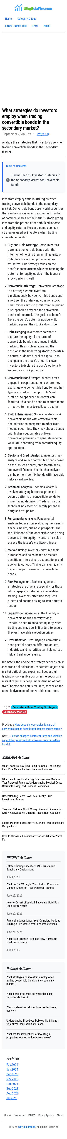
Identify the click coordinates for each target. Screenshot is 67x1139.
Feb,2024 (12, 1064)
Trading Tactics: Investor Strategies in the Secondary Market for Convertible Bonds (35, 180)
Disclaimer (19, 1115)
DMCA (31, 1115)
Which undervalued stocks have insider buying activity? (31, 1009)
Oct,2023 (12, 1084)
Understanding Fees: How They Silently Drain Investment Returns (27, 797)
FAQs (35, 25)
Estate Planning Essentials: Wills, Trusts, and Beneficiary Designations (33, 824)
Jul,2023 (11, 1098)
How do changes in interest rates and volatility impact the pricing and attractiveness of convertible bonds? (32, 740)
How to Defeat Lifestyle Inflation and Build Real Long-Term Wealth (32, 904)
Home (8, 18)
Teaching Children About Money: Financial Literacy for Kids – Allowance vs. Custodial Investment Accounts (32, 811)
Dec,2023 (12, 1074)
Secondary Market (15, 712)
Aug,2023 (12, 1093)
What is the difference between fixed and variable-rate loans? (29, 995)
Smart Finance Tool (16, 25)
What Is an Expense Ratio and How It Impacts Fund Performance (31, 940)
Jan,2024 (12, 1069)
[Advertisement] (33, 70)
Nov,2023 (12, 1079)
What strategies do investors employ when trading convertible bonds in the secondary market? (30, 980)
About (47, 25)
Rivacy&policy (46, 1115)
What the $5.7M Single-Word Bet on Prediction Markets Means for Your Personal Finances (32, 886)
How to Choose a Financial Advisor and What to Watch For (32, 837)
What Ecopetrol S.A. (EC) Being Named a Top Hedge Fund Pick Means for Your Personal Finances (31, 767)
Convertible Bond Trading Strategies (35, 707)
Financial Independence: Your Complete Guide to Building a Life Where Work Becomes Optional (33, 922)
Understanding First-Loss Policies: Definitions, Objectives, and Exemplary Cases (32, 1022)
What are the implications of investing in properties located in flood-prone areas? (28, 1035)
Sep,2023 (12, 1088)
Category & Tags (27, 18)
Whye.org (43, 134)
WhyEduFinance (26, 1127)
